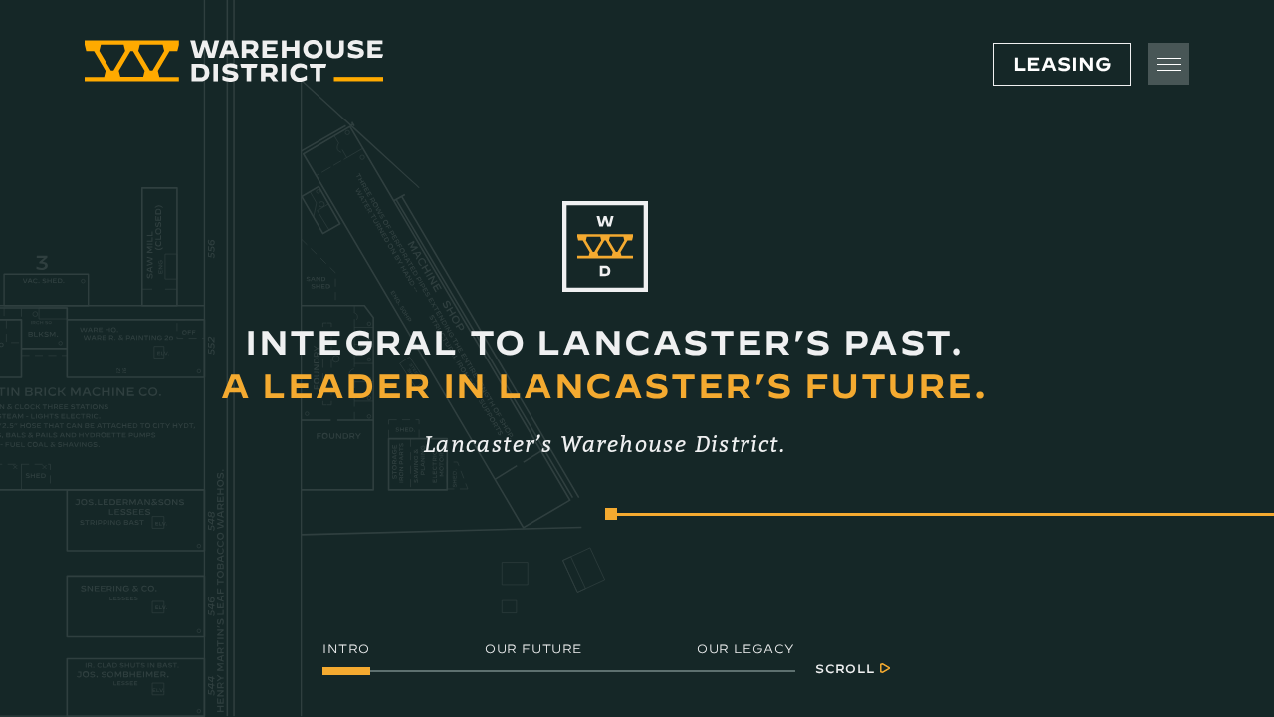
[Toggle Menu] (1168, 64)
